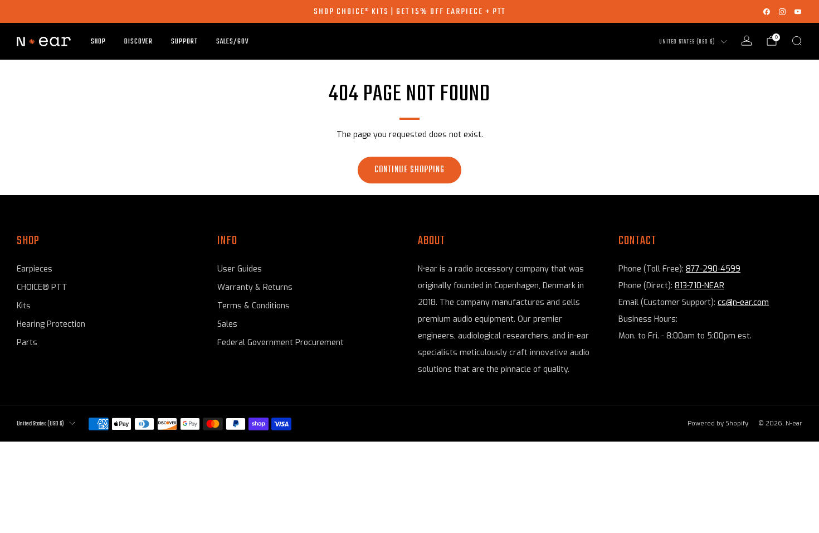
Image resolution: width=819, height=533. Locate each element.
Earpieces (34, 269)
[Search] (796, 40)
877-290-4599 (713, 269)
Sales (227, 324)
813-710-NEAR (699, 285)
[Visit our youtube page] (798, 12)
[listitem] (409, 11)
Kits (24, 306)
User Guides (239, 269)
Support (184, 41)
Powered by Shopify (718, 423)
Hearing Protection (51, 324)
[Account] (746, 40)
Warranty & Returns (254, 287)
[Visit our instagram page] (782, 12)
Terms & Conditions (253, 306)
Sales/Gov (232, 41)
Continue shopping (409, 170)
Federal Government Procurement (280, 342)
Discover (138, 41)
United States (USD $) (687, 42)
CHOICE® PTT (42, 287)
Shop (98, 41)
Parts (27, 342)
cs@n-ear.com (743, 302)
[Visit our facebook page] (766, 12)
